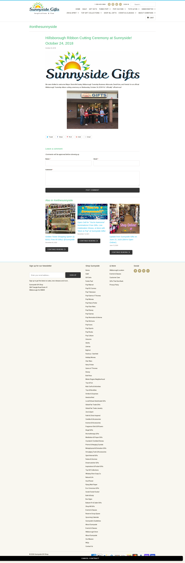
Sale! (84, 9)
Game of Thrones (91, 368)
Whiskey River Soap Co (93, 474)
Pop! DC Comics (91, 288)
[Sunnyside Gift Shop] (44, 9)
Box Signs (89, 499)
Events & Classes (127, 13)
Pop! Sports (89, 328)
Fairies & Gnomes (91, 459)
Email (88, 137)
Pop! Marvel (89, 285)
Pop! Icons (89, 325)
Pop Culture (118, 9)
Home (78, 9)
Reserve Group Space (93, 513)
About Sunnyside (146, 13)
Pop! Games (90, 314)
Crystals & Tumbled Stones (95, 441)
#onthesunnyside (43, 27)
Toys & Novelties (91, 390)
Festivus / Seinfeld (92, 354)
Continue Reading (56, 249)
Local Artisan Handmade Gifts (96, 401)
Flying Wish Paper (91, 484)
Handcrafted (148, 9)
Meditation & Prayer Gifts (94, 437)
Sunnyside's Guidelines (93, 521)
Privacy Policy (114, 285)
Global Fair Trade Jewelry (94, 408)
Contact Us (89, 546)
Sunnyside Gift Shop (41, 554)
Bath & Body (90, 495)
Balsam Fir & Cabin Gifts (94, 503)
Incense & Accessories (93, 423)
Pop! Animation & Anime (94, 317)
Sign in (126, 4)
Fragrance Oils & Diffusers (94, 426)
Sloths (88, 343)
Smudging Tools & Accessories (96, 452)
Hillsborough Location (117, 270)
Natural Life (89, 477)
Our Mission (89, 539)
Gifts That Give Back (116, 281)
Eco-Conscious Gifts (92, 488)
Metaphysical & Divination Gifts (96, 448)
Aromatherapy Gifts (92, 434)
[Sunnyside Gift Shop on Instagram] (116, 4)
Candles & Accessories (93, 419)
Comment (49, 169)
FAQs (87, 543)
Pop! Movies (90, 299)
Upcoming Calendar (92, 517)
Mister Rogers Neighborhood (95, 379)
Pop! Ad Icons (90, 321)
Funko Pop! (104, 9)
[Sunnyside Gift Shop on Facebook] (109, 4)
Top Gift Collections (90, 13)
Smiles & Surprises (92, 394)
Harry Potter (90, 365)
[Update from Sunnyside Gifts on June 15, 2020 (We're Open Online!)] (125, 219)
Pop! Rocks (89, 332)
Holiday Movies (91, 357)
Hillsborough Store (92, 532)
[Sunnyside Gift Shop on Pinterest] (113, 4)
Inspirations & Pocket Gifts (94, 466)
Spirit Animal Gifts (92, 455)
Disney (88, 372)
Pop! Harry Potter (91, 303)
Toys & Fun (133, 9)
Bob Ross (89, 375)
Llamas (88, 346)
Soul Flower (89, 481)
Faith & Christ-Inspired (93, 415)
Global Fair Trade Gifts (93, 405)
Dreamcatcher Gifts (92, 463)
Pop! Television (91, 292)
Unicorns (88, 339)
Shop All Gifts (110, 13)
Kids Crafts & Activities (93, 386)
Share (61, 137)
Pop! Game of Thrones (93, 296)
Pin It (70, 137)
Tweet (51, 137)
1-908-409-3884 (100, 4)
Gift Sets (93, 9)
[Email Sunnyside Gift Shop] (120, 4)
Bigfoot (88, 350)
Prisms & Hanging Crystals (94, 444)
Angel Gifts (89, 430)
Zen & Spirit (72, 13)
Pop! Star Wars (90, 306)
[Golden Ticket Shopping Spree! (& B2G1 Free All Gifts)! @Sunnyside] (60, 219)
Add (79, 137)
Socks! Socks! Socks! (92, 492)
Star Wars (89, 361)
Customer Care (115, 277)
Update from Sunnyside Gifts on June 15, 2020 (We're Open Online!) (123, 240)
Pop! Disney (89, 310)
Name (47, 159)
